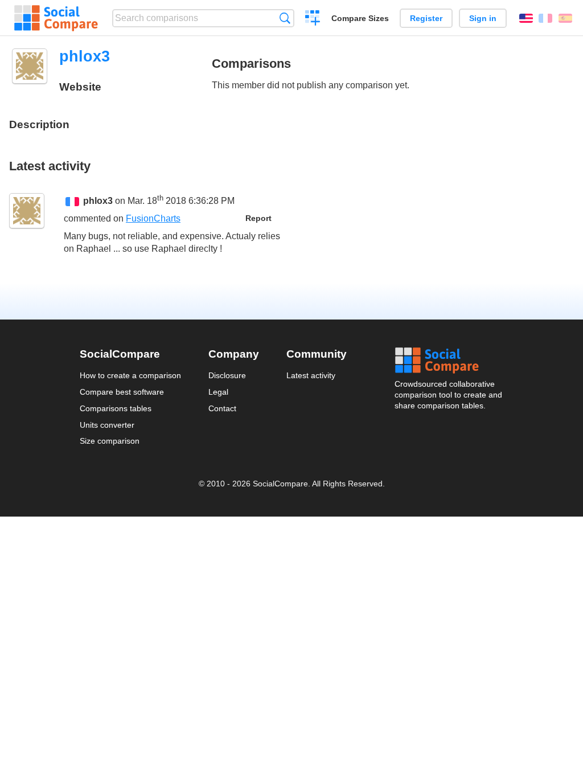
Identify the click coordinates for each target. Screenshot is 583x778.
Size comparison (109, 440)
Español (565, 18)
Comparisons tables (115, 408)
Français (545, 18)
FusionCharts (153, 218)
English (526, 18)
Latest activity (310, 375)
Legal (218, 391)
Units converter (107, 424)
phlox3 (98, 201)
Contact (222, 408)
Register (426, 18)
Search (285, 18)
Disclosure (227, 375)
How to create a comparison (130, 375)
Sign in (482, 18)
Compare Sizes (360, 18)
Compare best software (122, 391)
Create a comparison (313, 19)
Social (449, 360)
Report (258, 218)
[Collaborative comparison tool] (56, 18)
